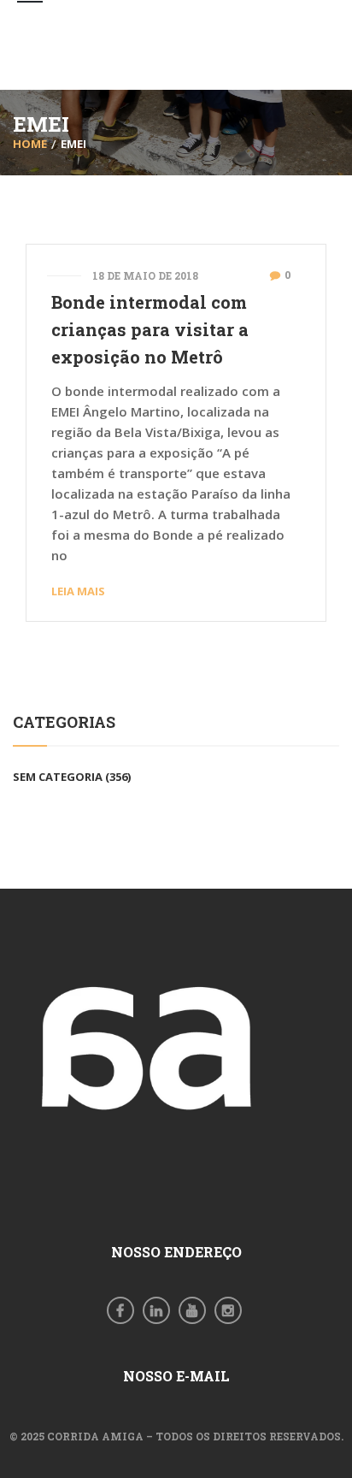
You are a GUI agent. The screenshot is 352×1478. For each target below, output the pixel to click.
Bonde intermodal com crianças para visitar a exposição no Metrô (150, 329)
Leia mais (78, 591)
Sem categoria (58, 776)
